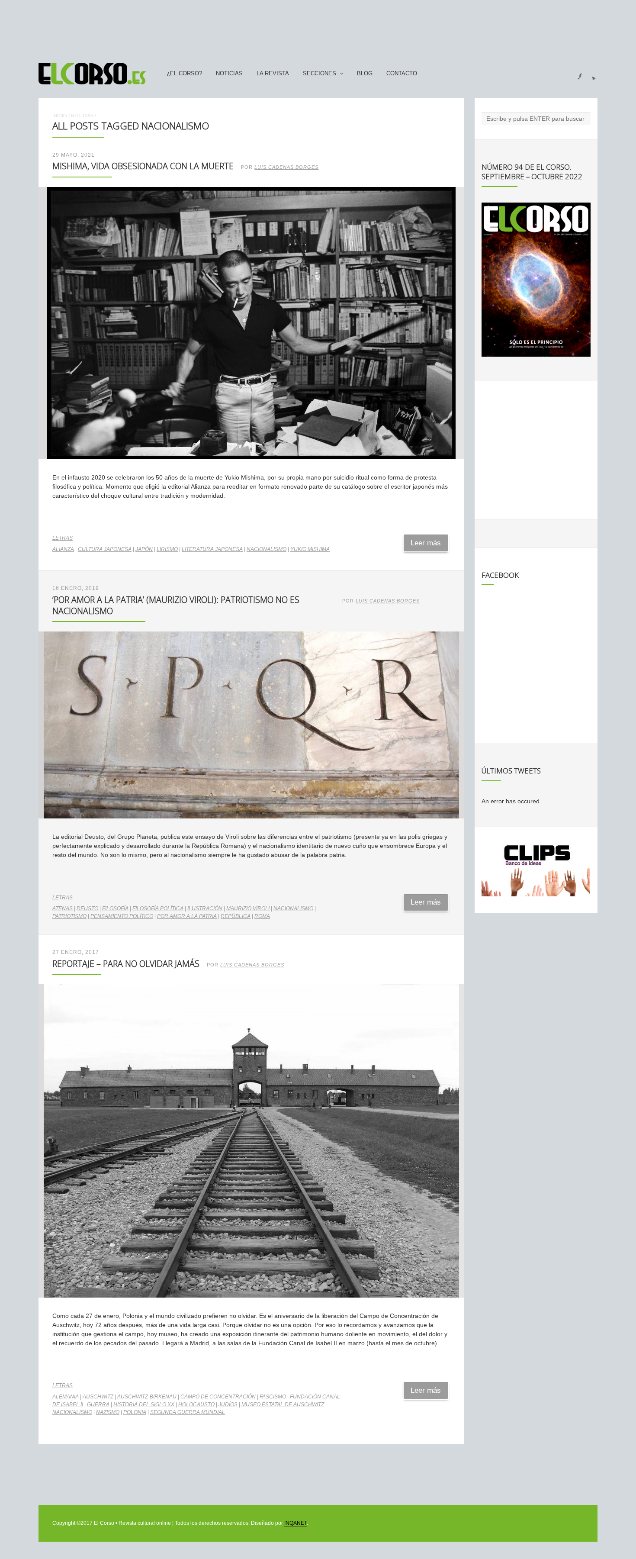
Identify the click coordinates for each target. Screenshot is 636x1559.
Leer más (426, 543)
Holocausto (196, 1404)
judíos (228, 1404)
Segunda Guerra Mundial (187, 1412)
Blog (365, 74)
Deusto (87, 908)
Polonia (134, 1412)
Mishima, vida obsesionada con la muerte (143, 166)
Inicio (59, 115)
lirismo (167, 549)
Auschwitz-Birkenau (147, 1397)
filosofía (115, 908)
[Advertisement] (318, 27)
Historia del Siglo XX (143, 1404)
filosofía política (157, 908)
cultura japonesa (105, 549)
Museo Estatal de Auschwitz (282, 1404)
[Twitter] (590, 74)
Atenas (62, 908)
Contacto (401, 74)
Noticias (229, 74)
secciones (319, 74)
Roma (262, 916)
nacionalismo (266, 549)
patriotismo (69, 916)
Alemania (65, 1397)
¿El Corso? (184, 74)
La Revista (273, 74)
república (236, 916)
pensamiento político (121, 916)
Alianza (63, 549)
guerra (98, 1404)
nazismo (107, 1412)
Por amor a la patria (187, 916)
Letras (62, 538)
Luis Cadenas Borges (286, 167)
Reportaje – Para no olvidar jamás (125, 964)
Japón (144, 549)
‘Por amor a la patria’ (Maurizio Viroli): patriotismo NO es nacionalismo (175, 605)
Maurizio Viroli (248, 908)
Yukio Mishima (310, 549)
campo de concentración (218, 1397)
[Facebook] (574, 74)
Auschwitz (98, 1397)
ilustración (204, 908)
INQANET (295, 1523)
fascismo (273, 1397)
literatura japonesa (212, 549)
